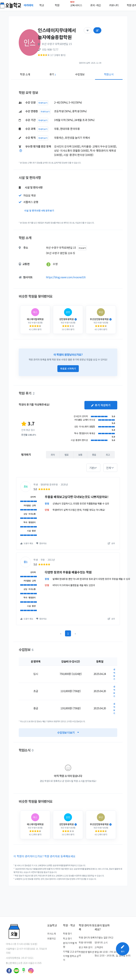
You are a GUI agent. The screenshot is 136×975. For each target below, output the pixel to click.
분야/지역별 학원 (70, 944)
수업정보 (80, 74)
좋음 (94, 454)
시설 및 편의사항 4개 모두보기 (39, 210)
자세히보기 (42, 102)
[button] (93, 468)
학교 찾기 (67, 938)
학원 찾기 (67, 933)
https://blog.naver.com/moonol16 (66, 277)
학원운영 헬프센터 (86, 953)
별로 (67, 454)
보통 (80, 454)
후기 (52, 74)
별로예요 (43, 543)
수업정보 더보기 (66, 732)
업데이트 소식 (101, 942)
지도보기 (82, 248)
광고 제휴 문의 (85, 947)
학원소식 (109, 74)
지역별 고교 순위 (71, 951)
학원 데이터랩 (85, 942)
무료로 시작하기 (68, 368)
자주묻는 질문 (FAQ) (104, 937)
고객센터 (99, 947)
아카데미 (29, 5)
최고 (108, 454)
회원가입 (51, 938)
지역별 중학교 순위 (71, 957)
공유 (113, 543)
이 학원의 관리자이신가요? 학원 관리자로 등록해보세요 (44, 856)
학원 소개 (25, 74)
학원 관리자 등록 (87, 937)
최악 (53, 454)
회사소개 (51, 933)
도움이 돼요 (28, 543)
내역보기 (114, 674)
